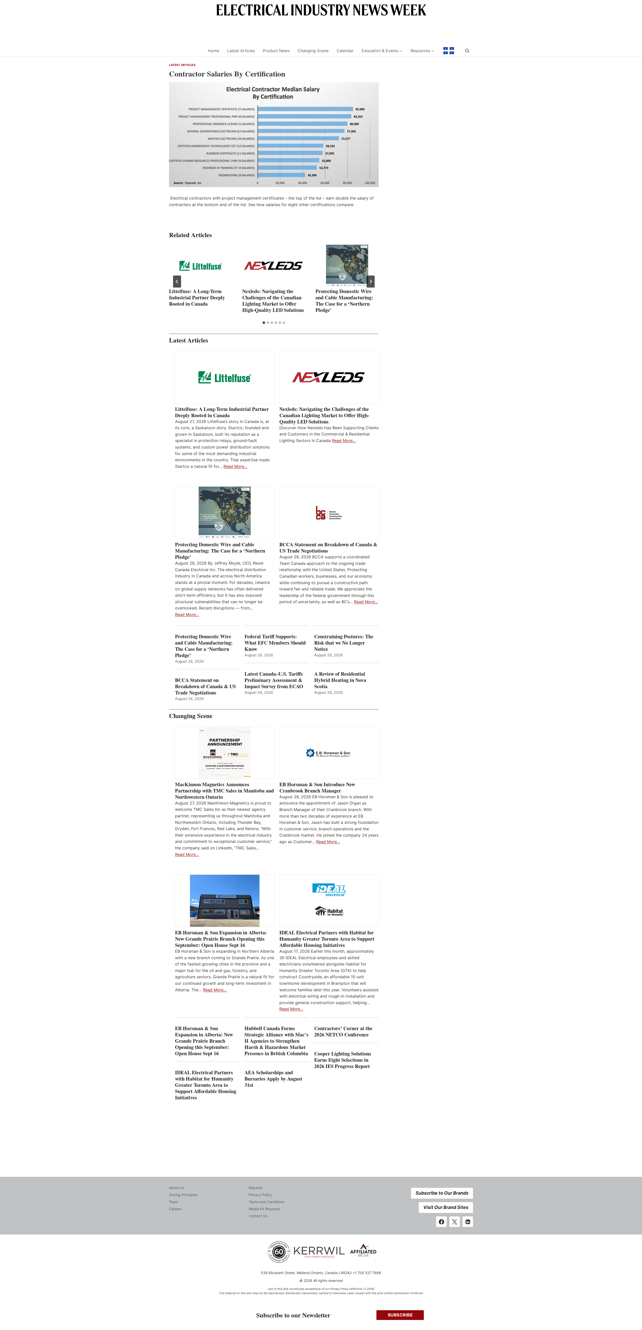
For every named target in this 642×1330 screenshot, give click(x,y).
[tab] (264, 322)
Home (213, 50)
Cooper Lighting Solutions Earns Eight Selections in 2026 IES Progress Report (343, 1059)
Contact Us (258, 1216)
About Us (176, 1188)
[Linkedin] (467, 1221)
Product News (276, 50)
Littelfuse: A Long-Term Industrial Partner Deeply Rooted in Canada (197, 297)
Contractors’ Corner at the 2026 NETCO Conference (343, 1031)
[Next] (371, 282)
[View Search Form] (467, 50)
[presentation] (200, 266)
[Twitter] (454, 1221)
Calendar (345, 50)
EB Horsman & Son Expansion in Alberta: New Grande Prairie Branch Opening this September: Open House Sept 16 (221, 938)
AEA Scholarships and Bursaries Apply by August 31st (273, 1078)
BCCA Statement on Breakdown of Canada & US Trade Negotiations (328, 547)
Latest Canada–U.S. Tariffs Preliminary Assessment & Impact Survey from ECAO (274, 680)
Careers (175, 1209)
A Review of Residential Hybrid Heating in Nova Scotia (340, 680)
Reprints (255, 1188)
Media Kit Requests (264, 1209)
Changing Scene (313, 50)
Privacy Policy (260, 1195)
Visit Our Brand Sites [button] (445, 1207)
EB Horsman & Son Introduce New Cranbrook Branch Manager (317, 787)
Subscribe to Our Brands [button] (442, 1193)
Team (173, 1202)
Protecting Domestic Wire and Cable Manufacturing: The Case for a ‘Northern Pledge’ (344, 301)
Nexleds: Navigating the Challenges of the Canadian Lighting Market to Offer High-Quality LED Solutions (273, 301)
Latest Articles (241, 50)
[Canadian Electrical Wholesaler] (185, 50)
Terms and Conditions (266, 1202)
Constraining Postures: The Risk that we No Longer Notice (343, 642)
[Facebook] (441, 1221)
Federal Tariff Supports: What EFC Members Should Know (275, 642)
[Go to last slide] (177, 282)
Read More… (235, 466)
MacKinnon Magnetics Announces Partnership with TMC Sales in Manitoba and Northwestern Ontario (224, 790)
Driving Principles (183, 1195)
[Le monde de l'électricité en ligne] (448, 50)
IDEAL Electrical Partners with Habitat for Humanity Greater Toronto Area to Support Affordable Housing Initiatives (326, 938)
